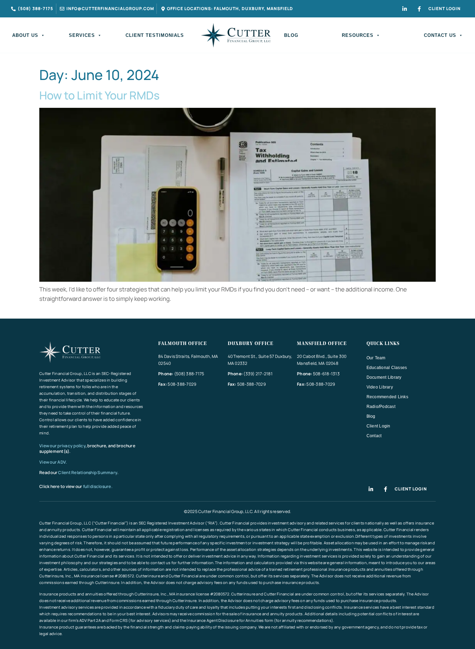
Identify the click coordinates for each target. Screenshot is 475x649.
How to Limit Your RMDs (99, 95)
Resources (357, 35)
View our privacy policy (62, 446)
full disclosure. (97, 486)
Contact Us (440, 35)
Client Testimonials (155, 35)
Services (82, 35)
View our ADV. (53, 462)
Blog (291, 35)
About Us (25, 35)
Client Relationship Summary (87, 472)
